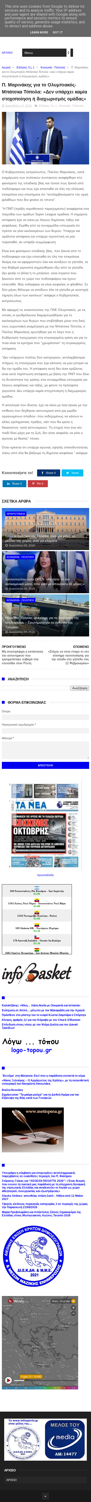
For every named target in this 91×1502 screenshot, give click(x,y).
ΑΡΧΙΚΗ (7, 52)
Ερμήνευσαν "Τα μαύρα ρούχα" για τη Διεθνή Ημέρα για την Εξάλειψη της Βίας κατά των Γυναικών (40, 1096)
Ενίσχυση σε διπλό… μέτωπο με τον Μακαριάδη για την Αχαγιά (43, 1010)
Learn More (39, 32)
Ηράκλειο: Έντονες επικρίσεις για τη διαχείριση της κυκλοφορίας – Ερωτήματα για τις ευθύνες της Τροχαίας (42, 622)
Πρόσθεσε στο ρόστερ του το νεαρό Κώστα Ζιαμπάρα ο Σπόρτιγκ (44, 1015)
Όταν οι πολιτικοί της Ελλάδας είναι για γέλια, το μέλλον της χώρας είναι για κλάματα (40, 538)
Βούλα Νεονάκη (12, 1090)
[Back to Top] (45, 1496)
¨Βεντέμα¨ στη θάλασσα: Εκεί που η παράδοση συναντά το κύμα (43, 1075)
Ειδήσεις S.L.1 (26, 67)
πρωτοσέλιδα (45, 875)
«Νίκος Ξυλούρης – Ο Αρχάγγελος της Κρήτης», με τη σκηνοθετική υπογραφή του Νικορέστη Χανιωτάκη (45, 1082)
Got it (58, 32)
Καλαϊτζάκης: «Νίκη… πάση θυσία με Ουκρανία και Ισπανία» (41, 1005)
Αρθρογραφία (16, 513)
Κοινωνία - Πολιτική (53, 67)
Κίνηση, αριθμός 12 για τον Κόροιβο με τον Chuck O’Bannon (41, 1020)
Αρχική (6, 67)
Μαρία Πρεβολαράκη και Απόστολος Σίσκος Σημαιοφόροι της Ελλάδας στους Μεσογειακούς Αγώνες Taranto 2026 (41, 1214)
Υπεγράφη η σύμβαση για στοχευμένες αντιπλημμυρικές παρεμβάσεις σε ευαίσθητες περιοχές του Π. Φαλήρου (38, 1174)
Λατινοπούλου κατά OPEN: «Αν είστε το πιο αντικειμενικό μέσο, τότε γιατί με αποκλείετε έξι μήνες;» (44, 581)
